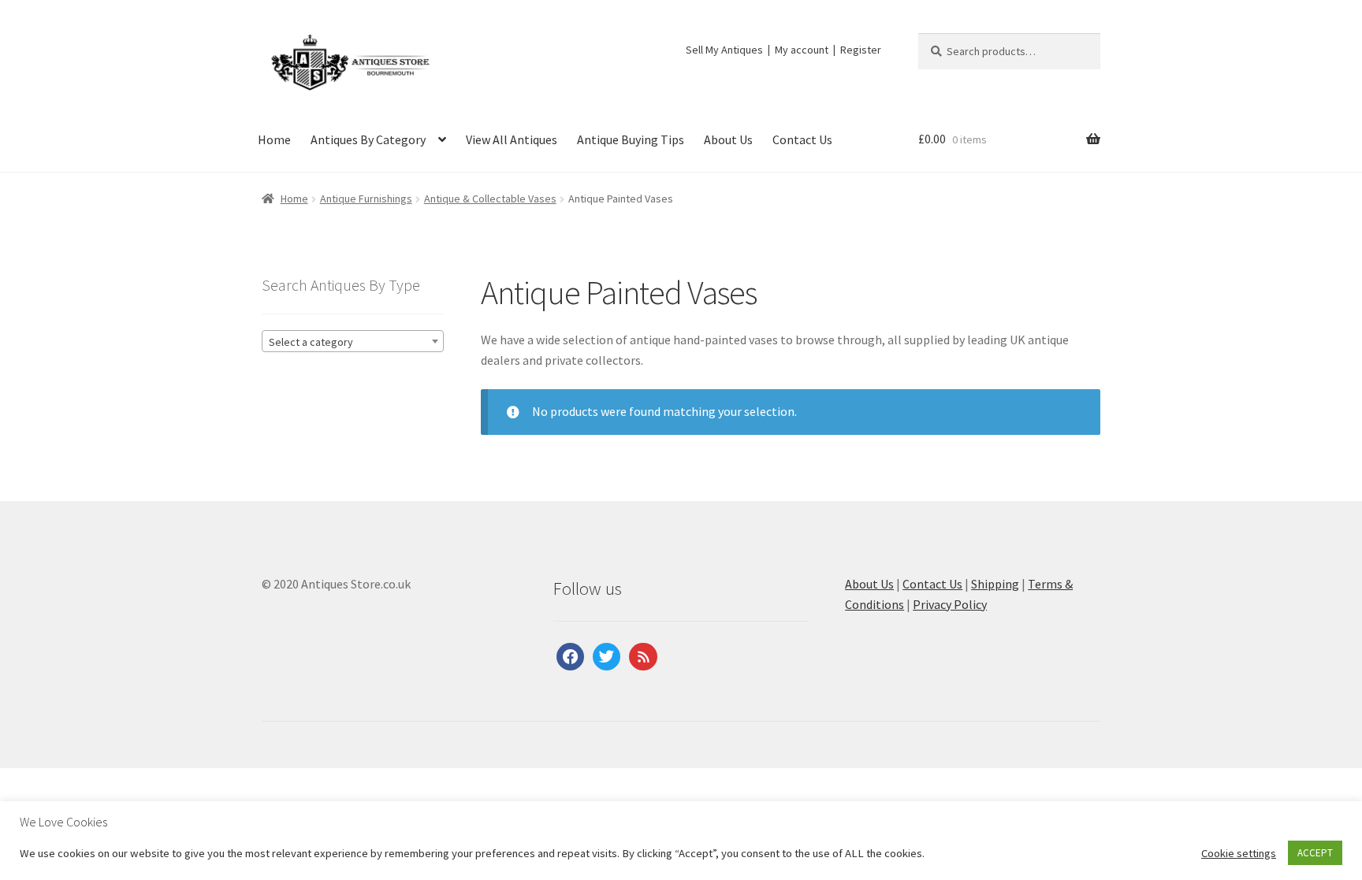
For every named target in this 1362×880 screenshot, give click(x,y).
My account (801, 50)
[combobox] (353, 341)
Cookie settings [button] (1238, 853)
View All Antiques (511, 139)
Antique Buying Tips (630, 139)
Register (860, 50)
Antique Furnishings (366, 198)
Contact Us (802, 139)
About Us (728, 139)
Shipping (995, 584)
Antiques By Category (368, 139)
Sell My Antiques (724, 50)
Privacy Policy (950, 604)
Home (274, 139)
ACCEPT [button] (1315, 853)
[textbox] (352, 342)
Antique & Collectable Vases (490, 198)
